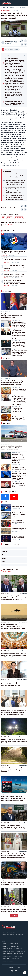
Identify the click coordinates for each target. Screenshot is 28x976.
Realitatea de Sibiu (16, 41)
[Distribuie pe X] (25, 44)
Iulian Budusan (23, 650)
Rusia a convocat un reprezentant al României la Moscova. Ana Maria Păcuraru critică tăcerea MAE (13, 684)
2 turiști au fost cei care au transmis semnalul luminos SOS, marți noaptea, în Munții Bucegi (14, 741)
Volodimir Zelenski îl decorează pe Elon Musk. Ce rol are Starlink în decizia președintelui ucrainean (12, 382)
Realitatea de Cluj (18, 948)
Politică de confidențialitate (8, 934)
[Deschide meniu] (25, 3)
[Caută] (20, 3)
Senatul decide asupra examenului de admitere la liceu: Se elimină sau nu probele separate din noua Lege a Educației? (13, 713)
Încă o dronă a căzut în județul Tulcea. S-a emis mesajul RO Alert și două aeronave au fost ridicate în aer (15, 274)
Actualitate (12, 7)
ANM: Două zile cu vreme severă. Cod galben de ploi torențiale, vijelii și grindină (13, 770)
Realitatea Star (5, 946)
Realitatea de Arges (18, 953)
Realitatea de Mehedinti (7, 953)
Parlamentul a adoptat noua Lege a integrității (19, 390)
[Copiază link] (22, 40)
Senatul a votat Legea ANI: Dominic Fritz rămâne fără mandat (18, 418)
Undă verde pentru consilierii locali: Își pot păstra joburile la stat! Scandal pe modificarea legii (14, 655)
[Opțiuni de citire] (24, 972)
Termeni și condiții (11, 932)
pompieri (9, 217)
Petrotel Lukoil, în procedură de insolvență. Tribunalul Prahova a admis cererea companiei (12, 448)
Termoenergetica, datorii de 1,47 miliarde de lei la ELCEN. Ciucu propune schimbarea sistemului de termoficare (19, 458)
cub (3, 217)
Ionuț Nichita (23, 593)
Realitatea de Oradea (6, 956)
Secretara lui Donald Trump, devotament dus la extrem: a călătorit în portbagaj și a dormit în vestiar (14, 283)
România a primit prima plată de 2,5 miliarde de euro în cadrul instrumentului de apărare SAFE (19, 477)
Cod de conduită (19, 934)
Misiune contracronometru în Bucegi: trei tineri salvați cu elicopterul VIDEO (13, 910)
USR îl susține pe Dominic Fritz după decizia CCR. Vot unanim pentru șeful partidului (15, 267)
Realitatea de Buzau (20, 951)
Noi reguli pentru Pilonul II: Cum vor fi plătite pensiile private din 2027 (19, 467)
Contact (3, 932)
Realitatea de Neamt (14, 946)
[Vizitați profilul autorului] (2, 42)
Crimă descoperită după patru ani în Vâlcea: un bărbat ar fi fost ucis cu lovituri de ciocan (19, 353)
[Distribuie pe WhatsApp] (22, 44)
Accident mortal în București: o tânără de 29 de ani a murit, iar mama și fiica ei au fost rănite (15, 259)
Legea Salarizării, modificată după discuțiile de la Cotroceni (17, 411)
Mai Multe (14, 915)
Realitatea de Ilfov (15, 958)
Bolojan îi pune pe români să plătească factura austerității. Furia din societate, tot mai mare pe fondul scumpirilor (13, 828)
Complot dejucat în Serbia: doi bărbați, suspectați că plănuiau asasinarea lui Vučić (15, 176)
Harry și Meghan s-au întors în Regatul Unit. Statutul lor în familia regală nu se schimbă (15, 197)
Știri (7, 7)
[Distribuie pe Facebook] (25, 40)
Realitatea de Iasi (5, 958)
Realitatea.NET (5, 943)
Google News (9, 225)
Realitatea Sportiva (14, 943)
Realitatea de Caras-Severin (8, 951)
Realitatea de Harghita (17, 956)
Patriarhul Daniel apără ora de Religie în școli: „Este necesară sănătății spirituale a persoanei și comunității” (13, 855)
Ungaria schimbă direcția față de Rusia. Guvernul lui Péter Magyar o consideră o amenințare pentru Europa (15, 189)
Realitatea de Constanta (7, 948)
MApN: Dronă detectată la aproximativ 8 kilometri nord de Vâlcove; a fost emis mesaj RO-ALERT (13, 626)
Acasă (4, 7)
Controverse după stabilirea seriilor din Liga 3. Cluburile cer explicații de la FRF (13, 253)
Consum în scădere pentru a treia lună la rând (18, 485)
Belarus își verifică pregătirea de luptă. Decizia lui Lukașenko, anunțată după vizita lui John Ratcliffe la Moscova (14, 598)
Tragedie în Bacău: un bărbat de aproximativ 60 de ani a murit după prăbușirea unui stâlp (15, 182)
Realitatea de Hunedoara (7, 961)
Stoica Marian (23, 622)
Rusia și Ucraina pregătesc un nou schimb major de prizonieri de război (13, 883)
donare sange (19, 217)
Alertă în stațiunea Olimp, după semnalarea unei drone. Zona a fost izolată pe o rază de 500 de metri (13, 798)
